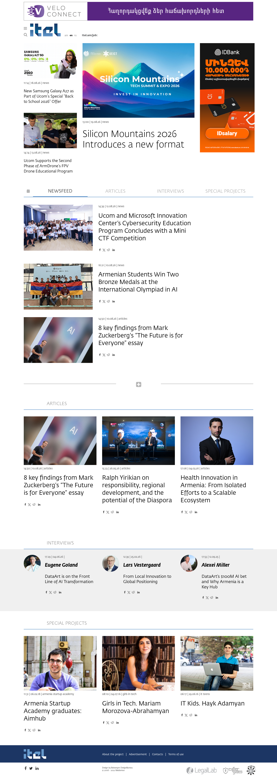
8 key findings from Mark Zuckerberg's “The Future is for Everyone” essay (140, 335)
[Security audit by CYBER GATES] (233, 771)
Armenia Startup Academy (58, 694)
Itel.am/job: (90, 35)
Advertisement (138, 754)
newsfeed (60, 191)
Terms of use (176, 754)
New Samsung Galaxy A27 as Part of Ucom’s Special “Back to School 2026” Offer (49, 96)
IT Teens (205, 694)
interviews (170, 191)
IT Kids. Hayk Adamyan (213, 704)
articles (115, 191)
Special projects (225, 191)
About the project (113, 754)
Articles (123, 319)
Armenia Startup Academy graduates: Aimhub (53, 711)
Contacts (158, 754)
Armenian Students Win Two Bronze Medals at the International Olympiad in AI (138, 282)
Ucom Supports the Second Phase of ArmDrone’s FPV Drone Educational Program (48, 166)
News (105, 122)
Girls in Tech (129, 694)
